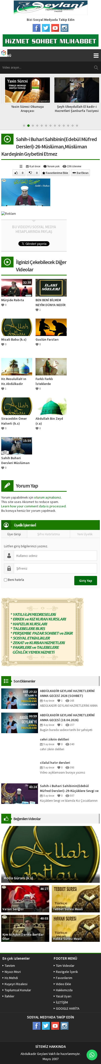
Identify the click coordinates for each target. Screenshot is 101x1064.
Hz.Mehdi (11, 978)
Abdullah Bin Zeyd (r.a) (49, 421)
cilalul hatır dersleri (55, 762)
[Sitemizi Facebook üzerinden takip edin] (36, 28)
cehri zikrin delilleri (54, 739)
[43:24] (19, 793)
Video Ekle (63, 984)
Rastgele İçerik (67, 971)
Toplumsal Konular (18, 990)
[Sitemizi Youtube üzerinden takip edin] (55, 28)
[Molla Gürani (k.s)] (50, 854)
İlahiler (9, 996)
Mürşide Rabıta (12, 300)
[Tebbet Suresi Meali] (76, 898)
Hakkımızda (64, 990)
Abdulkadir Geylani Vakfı (38, 1054)
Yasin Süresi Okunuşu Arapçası (26, 108)
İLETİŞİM (62, 1002)
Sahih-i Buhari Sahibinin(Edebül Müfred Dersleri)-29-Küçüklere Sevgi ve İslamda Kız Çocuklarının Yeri (69, 788)
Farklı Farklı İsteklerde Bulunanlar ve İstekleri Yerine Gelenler (47, 381)
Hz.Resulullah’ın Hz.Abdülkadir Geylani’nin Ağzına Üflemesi (15, 381)
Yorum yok (53, 166)
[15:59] (16, 445)
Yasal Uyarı (63, 996)
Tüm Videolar (65, 965)
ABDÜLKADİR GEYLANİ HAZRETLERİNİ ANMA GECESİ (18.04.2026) (67, 717)
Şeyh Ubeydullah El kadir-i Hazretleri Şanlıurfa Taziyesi (75, 108)
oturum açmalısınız (47, 497)
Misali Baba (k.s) (13, 339)
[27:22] (19, 698)
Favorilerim (64, 978)
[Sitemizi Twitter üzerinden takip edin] (46, 28)
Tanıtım (10, 965)
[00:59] (19, 722)
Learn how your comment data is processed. (33, 506)
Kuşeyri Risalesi (16, 984)
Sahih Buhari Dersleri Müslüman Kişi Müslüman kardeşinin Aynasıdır (15, 460)
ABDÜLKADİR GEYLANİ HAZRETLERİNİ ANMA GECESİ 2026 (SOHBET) (67, 693)
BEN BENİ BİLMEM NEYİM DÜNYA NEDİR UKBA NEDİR (50, 302)
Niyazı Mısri (13, 971)
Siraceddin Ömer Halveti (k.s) (14, 421)
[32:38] (16, 287)
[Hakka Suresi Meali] (76, 928)
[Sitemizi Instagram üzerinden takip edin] (64, 28)
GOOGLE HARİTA (67, 1008)
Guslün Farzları (47, 339)
